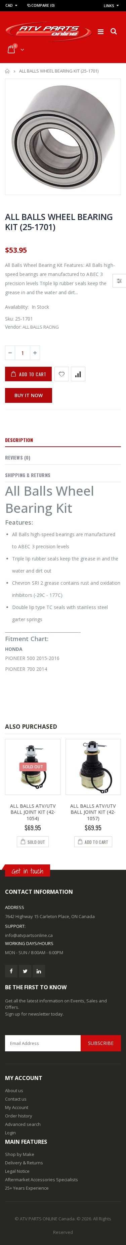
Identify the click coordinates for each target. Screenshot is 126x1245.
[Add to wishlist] (61, 374)
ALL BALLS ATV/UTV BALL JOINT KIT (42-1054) (33, 812)
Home (7, 71)
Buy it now (28, 395)
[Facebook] (11, 971)
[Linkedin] (39, 971)
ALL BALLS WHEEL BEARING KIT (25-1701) (59, 221)
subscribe (101, 1043)
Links (109, 5)
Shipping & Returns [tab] (27, 474)
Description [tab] (19, 439)
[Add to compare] (78, 374)
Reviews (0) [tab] (17, 457)
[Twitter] (25, 971)
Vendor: (13, 327)
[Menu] (100, 31)
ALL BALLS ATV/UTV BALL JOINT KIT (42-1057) (93, 812)
